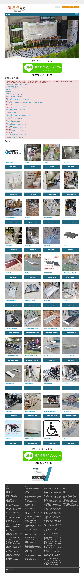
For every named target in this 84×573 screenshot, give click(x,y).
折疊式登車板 (9, 411)
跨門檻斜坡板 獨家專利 (11, 300)
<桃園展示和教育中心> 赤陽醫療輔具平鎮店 (13, 554)
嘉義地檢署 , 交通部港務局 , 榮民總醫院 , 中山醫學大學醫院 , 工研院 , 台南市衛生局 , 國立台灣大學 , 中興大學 (52, 494)
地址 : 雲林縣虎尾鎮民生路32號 (30, 522)
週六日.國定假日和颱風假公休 (11, 501)
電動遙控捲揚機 (47, 190)
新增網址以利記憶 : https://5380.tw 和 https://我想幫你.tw (17, 84)
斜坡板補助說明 (47, 438)
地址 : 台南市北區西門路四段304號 (31, 529)
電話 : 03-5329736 (28, 507)
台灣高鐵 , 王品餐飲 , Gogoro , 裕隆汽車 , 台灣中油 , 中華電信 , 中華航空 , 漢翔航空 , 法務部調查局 (52, 490)
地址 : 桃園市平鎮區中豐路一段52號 (12, 559)
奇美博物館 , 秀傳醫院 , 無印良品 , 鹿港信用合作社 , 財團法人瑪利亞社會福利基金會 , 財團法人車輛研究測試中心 (52, 537)
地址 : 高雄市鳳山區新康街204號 (30, 545)
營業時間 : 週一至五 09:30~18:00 (11, 509)
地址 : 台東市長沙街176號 (10, 530)
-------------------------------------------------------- (13, 497)
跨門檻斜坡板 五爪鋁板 (30, 300)
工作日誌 (46, 162)
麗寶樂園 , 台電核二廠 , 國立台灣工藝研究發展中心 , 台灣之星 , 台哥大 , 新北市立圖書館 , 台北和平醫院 (52, 525)
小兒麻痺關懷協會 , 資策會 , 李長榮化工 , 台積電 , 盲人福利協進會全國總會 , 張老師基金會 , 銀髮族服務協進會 (52, 498)
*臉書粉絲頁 (8, 91)
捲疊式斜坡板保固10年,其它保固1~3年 (70, 499)
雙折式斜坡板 (28, 217)
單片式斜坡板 (47, 300)
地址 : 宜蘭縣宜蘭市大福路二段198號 (12, 512)
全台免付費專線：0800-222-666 (11, 494)
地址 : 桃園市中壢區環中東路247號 (12, 551)
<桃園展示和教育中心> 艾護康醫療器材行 (32, 488)
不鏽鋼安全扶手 (9, 190)
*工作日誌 (8, 89)
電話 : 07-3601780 (28, 536)
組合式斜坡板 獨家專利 (11, 217)
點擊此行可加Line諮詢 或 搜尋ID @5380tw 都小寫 (16, 88)
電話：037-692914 (28, 515)
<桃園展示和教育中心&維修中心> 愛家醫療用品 (14, 539)
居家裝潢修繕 (66, 162)
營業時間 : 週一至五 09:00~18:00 (30, 534)
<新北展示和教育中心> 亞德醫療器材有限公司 (14, 533)
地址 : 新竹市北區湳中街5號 (30, 508)
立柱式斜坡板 (28, 245)
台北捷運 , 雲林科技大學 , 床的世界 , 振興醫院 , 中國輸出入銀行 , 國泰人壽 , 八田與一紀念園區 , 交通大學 (52, 529)
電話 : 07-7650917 (28, 543)
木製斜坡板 (8, 273)
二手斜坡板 (8, 438)
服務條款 (64, 488)
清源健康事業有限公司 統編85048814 (70, 503)
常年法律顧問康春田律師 (67, 507)
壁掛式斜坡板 (9, 245)
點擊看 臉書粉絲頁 (9, 490)
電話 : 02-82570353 (9, 536)
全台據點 (27, 162)
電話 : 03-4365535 (9, 558)
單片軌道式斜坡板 (10, 383)
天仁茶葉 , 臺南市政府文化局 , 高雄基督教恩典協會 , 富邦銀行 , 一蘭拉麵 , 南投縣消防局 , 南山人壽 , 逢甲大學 (52, 510)
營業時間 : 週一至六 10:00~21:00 (30, 505)
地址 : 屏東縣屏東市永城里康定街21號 (31, 553)
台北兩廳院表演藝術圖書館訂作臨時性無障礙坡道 (16, 109)
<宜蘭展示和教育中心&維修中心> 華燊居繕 (13, 508)
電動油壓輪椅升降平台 (68, 190)
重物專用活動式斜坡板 (30, 411)
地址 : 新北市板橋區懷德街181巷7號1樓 (12, 537)
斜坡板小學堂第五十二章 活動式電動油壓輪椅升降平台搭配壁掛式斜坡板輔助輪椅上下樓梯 (24, 102)
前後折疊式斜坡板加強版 (11, 328)
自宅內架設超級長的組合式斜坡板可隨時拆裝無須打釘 (17, 106)
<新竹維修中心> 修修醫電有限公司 (31, 504)
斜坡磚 (65, 245)
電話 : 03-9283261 (9, 511)
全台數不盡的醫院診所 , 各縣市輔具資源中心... (52, 564)
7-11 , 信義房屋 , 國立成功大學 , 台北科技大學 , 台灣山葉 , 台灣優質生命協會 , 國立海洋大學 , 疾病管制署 (52, 517)
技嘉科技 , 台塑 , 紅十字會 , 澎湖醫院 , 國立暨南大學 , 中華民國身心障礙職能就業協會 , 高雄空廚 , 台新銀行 (52, 514)
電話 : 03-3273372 (9, 542)
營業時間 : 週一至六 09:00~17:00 (30, 550)
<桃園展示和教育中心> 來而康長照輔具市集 (13, 546)
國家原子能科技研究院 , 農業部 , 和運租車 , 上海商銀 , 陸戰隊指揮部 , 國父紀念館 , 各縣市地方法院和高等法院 (52, 562)
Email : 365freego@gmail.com (11, 496)
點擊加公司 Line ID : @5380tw (11, 495)
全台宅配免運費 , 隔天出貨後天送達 (69, 495)
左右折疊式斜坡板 (67, 300)
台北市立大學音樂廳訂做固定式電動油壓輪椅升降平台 (17, 134)
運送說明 (64, 490)
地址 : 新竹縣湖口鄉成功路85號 (30, 501)
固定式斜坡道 (47, 245)
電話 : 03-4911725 (28, 492)
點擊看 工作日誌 (8, 488)
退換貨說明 (65, 491)
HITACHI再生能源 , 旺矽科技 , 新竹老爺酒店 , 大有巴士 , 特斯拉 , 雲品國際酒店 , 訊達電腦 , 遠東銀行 (52, 558)
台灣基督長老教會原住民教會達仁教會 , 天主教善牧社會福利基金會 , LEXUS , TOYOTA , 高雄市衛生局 (52, 521)
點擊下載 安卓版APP (9, 492)
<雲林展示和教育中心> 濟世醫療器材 (31, 518)
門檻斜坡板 (27, 273)
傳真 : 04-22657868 (9, 504)
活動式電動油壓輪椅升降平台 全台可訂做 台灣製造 (16, 127)
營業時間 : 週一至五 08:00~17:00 (11, 500)
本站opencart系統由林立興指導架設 (69, 504)
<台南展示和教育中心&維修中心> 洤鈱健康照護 (33, 525)
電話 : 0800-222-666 (9, 503)
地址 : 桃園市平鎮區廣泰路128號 (30, 494)
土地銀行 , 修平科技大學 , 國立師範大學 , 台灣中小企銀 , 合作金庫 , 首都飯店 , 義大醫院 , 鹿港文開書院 (52, 533)
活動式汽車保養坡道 (68, 411)
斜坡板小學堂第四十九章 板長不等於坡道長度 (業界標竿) (17, 99)
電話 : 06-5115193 (28, 528)
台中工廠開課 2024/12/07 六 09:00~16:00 (14, 118)
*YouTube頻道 (9, 93)
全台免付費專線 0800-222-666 (12, 86)
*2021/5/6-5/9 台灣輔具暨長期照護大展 (14, 94)
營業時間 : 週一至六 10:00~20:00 (30, 526)
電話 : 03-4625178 (9, 550)
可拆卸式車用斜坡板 (68, 217)
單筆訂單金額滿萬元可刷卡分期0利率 (69, 497)
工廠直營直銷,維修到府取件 (68, 500)
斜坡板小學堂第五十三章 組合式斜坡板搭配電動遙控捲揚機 (18, 115)
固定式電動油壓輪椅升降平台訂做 (12, 112)
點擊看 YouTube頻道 (9, 491)
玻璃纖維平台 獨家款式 (69, 356)
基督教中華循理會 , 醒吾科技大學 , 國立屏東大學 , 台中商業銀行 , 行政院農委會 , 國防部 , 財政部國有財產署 (52, 541)
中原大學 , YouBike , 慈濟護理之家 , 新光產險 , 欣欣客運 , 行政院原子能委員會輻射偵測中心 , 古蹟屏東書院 (52, 549)
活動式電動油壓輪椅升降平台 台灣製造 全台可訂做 (16, 124)
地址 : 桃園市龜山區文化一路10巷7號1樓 (13, 543)
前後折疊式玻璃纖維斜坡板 (31, 356)
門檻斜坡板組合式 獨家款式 (70, 273)
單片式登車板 (66, 383)
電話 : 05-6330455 (28, 521)
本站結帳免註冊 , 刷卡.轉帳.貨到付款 (69, 496)
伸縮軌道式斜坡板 (48, 383)
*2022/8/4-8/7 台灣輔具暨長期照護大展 (14, 96)
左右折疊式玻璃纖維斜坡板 (12, 356)
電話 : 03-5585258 (28, 500)
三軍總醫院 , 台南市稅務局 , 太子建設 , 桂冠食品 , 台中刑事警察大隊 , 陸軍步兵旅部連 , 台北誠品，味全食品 (52, 545)
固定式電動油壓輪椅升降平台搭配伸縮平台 (14, 137)
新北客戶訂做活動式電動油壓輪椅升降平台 (14, 131)
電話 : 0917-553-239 (28, 551)
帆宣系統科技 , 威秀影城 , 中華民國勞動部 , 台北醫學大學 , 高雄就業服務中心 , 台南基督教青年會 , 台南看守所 (52, 506)
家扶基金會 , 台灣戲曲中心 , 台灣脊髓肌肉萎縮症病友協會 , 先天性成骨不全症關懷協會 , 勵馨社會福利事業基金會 (52, 502)
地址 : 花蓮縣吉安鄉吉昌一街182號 (12, 521)
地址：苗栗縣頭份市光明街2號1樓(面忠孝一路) (33, 516)
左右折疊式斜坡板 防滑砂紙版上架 (13, 121)
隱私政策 (64, 492)
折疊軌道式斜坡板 (29, 383)
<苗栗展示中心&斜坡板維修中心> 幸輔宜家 (32, 511)
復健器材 (66, 438)
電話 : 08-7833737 (28, 558)
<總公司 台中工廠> (9, 499)
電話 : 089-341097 (9, 529)
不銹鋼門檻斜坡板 (48, 273)
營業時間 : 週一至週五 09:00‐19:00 (12, 541)
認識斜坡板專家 (9, 162)
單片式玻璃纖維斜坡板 (68, 328)
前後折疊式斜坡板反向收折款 (31, 328)
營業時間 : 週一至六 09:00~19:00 (30, 542)
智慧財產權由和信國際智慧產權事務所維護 (70, 505)
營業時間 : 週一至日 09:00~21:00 (11, 534)
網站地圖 (64, 494)
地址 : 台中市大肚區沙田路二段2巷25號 (12, 505)
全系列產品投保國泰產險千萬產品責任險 (70, 501)
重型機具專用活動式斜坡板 (50, 411)
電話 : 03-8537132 (9, 520)
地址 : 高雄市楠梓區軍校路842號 (30, 537)
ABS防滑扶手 (28, 190)
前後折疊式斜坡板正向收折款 (50, 328)
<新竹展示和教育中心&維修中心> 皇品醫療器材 (33, 496)
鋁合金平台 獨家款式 (48, 356)
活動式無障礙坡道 (48, 217)
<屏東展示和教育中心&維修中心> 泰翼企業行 (33, 555)
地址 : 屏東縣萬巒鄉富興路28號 (30, 559)
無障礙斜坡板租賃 (29, 438)
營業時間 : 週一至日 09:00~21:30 (30, 520)
